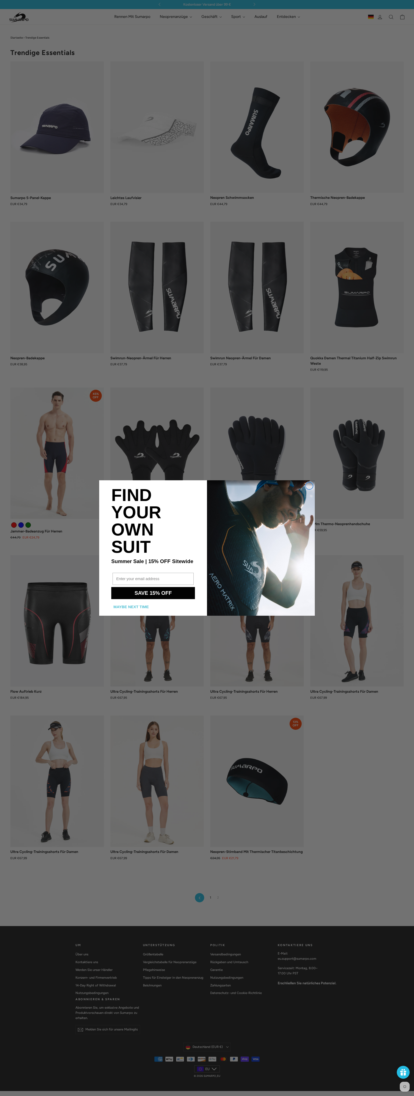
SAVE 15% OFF (153, 593)
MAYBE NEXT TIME (131, 607)
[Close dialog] (309, 486)
